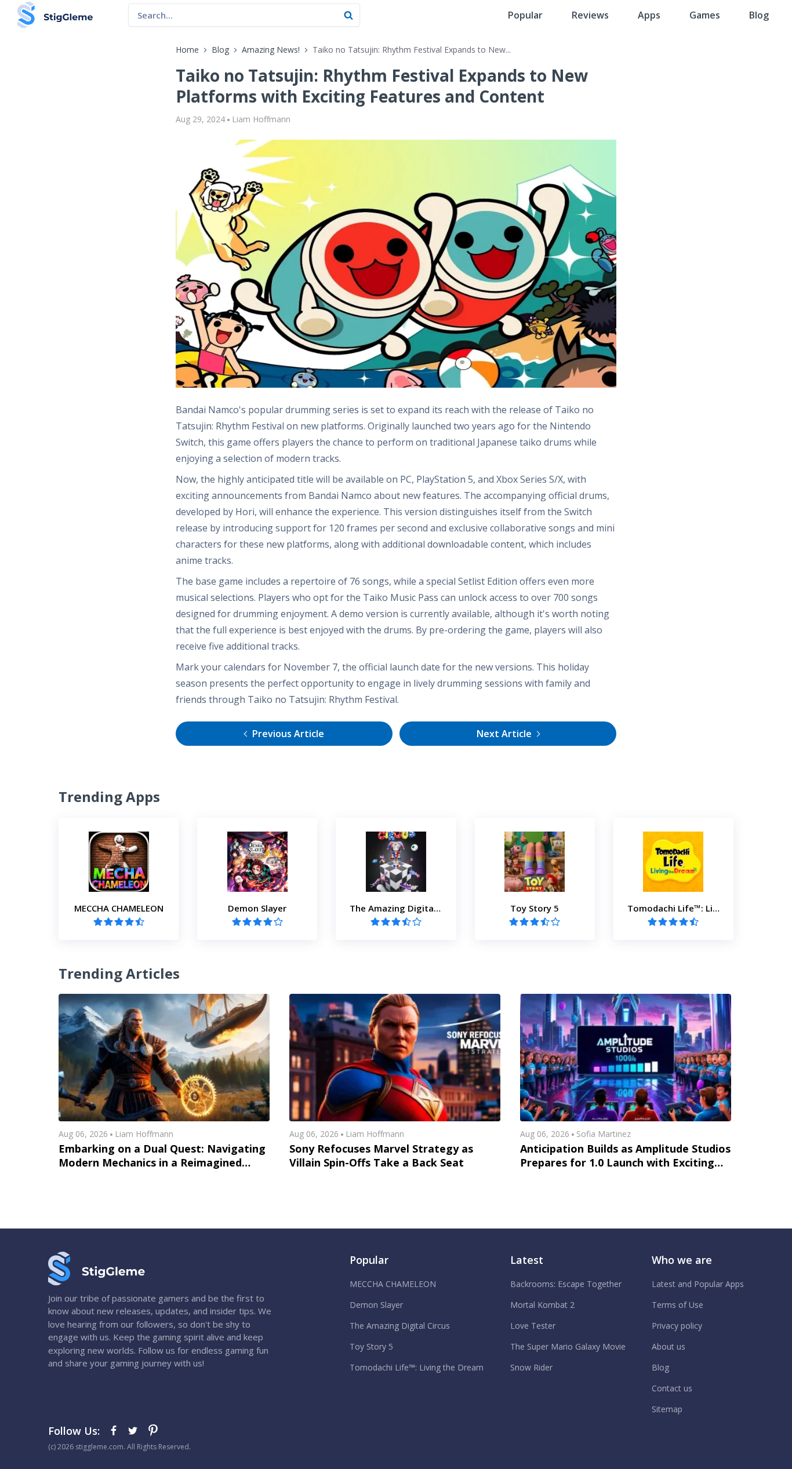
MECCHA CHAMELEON (393, 1283)
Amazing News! (271, 49)
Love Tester (532, 1325)
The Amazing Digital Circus (400, 1325)
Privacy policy (677, 1325)
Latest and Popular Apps (698, 1283)
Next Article (504, 733)
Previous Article (288, 733)
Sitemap (667, 1409)
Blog (759, 15)
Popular (525, 15)
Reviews (590, 15)
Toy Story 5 (371, 1346)
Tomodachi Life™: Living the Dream (417, 1367)
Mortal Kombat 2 (542, 1304)
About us (668, 1346)
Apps (649, 15)
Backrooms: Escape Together (566, 1283)
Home (187, 49)
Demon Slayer (376, 1304)
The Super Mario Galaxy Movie (568, 1346)
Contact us (672, 1388)
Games (704, 15)
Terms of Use (677, 1304)
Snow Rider (531, 1367)
